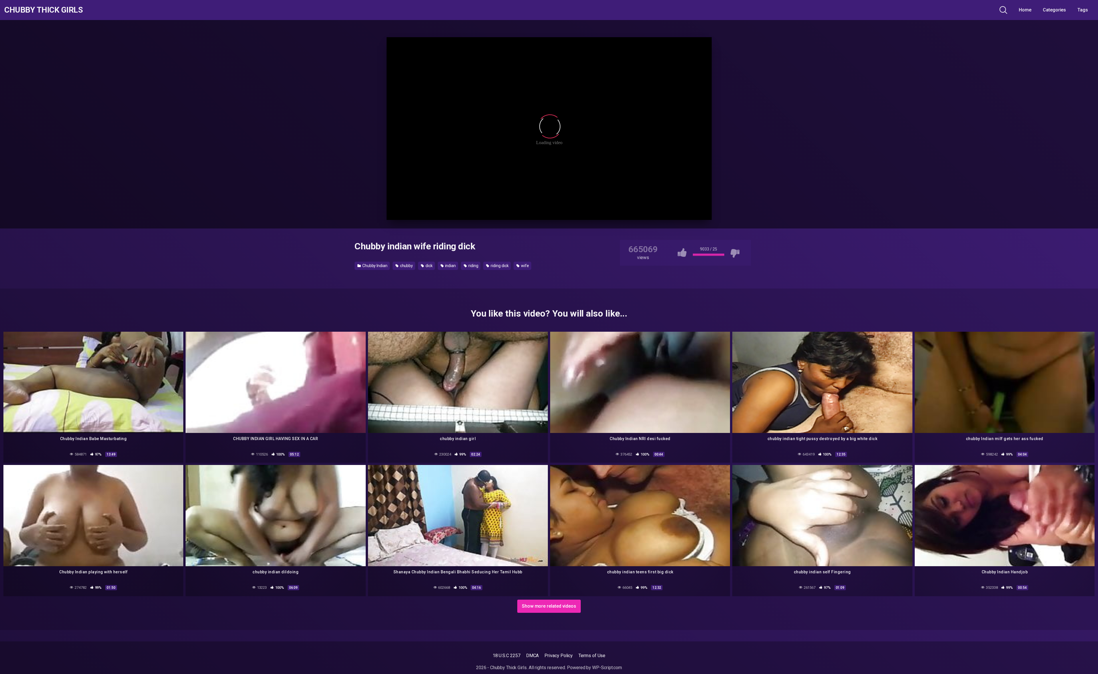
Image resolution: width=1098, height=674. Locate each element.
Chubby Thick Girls (43, 10)
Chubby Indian (374, 265)
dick (429, 265)
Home (1025, 10)
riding (473, 265)
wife (524, 265)
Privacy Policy (558, 655)
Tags (1082, 10)
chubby (406, 265)
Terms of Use (591, 655)
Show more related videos (549, 606)
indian (450, 265)
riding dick (499, 265)
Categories (1054, 10)
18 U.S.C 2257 (506, 655)
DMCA (532, 655)
